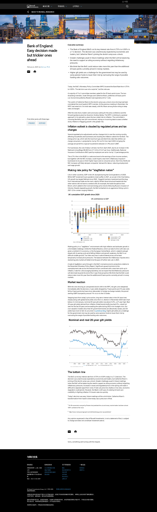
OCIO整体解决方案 (50, 468)
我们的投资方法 (66, 470)
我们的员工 (65, 476)
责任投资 (47, 474)
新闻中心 (82, 470)
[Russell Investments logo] (32, 6)
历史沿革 (64, 472)
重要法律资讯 (60, 489)
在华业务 (64, 474)
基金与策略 (48, 470)
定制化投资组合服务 (50, 472)
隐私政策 (68, 489)
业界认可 (64, 479)
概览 (63, 468)
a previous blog (100, 311)
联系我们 (82, 468)
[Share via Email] (29, 72)
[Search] (127, 6)
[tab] (125, 2)
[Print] (35, 72)
